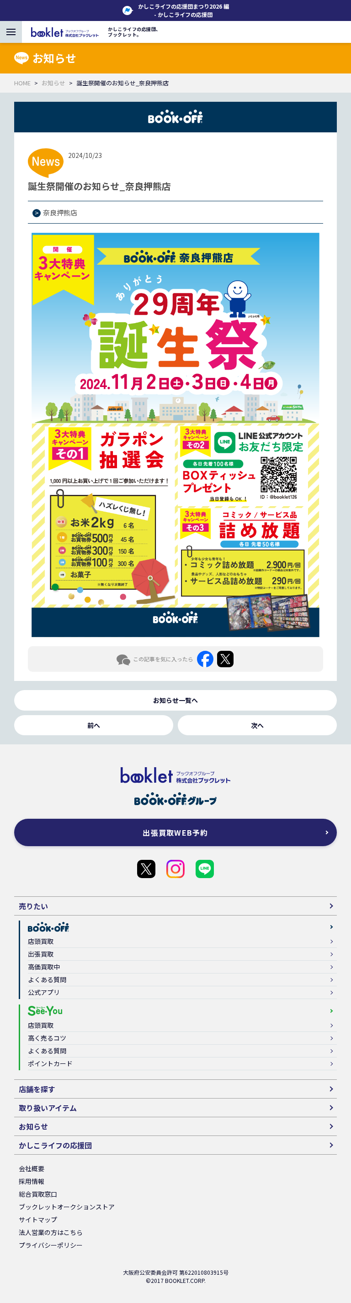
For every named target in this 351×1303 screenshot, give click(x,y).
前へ (93, 725)
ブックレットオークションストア (67, 1206)
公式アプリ (44, 992)
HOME (22, 82)
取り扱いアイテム (48, 1107)
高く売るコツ (47, 1037)
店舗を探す (37, 1088)
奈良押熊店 (60, 212)
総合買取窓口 (38, 1193)
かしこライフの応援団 (146, 869)
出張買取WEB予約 (175, 832)
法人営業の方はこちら (51, 1232)
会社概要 (31, 1168)
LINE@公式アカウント (205, 869)
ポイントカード (50, 1063)
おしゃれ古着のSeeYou (175, 869)
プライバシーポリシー (51, 1245)
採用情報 (31, 1181)
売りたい (33, 905)
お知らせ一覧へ (175, 700)
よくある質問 (47, 979)
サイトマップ (38, 1219)
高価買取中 (44, 966)
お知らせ (53, 82)
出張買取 (40, 953)
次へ (257, 725)
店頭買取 (40, 941)
